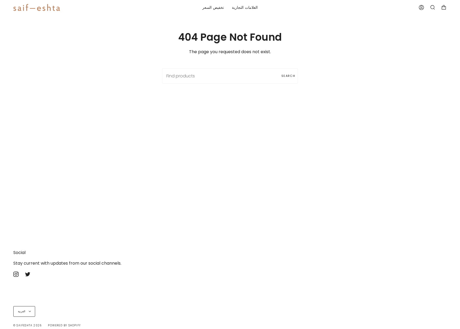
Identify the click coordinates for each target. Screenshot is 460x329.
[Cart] (443, 7)
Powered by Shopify (64, 325)
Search (288, 76)
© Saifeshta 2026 (27, 325)
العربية (22, 311)
